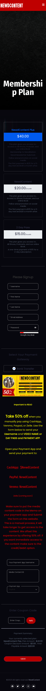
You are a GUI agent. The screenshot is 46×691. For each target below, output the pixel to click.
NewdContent (34, 680)
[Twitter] (18, 686)
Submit (23, 659)
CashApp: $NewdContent (23, 467)
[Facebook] (12, 686)
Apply (31, 621)
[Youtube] (34, 686)
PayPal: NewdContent (23, 477)
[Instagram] (28, 686)
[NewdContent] (11, 5)
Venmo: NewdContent (23, 487)
